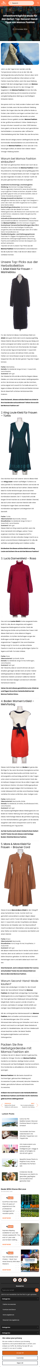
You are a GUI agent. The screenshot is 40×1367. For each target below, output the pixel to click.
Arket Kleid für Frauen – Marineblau (17, 270)
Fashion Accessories (9, 1304)
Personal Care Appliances (11, 1320)
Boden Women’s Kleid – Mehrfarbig (17, 702)
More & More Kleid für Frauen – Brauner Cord (16, 845)
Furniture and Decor (9, 1309)
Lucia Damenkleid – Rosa (20, 558)
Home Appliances (8, 1315)
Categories (6, 1299)
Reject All (20, 1363)
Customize (20, 1358)
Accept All (20, 1353)
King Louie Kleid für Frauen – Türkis (19, 414)
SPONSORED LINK (7, 1191)
